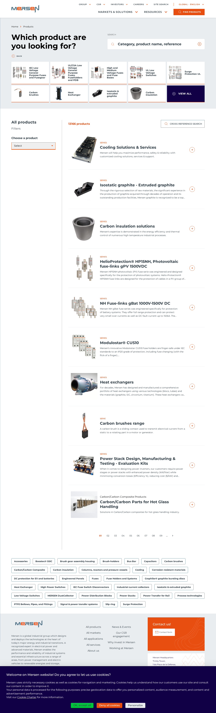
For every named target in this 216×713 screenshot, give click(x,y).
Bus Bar (131, 561)
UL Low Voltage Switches (151, 73)
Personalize (135, 705)
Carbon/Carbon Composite (29, 569)
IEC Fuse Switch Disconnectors (91, 587)
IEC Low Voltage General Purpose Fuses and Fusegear (37, 73)
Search (112, 34)
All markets (93, 632)
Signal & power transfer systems (79, 604)
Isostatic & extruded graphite (113, 94)
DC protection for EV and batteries (34, 578)
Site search (161, 4)
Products (28, 26)
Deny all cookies (109, 705)
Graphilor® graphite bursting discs (165, 578)
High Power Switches (53, 587)
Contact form (165, 632)
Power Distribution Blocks (97, 595)
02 (108, 536)
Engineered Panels (73, 578)
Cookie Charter (26, 697)
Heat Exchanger (74, 93)
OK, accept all (82, 705)
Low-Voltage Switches (27, 595)
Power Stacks (127, 595)
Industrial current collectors (133, 587)
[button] (186, 94)
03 (116, 536)
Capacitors (150, 561)
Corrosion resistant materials (168, 569)
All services (93, 644)
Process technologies (189, 595)
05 (131, 536)
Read (195, 149)
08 (154, 536)
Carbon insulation (151, 93)
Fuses (95, 578)
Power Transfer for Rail (156, 595)
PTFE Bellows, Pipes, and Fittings (33, 604)
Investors (117, 4)
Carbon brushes (33, 93)
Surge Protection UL (193, 72)
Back (19, 56)
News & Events (121, 626)
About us (93, 650)
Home (14, 26)
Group (83, 4)
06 (139, 536)
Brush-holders (111, 561)
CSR (99, 4)
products (192, 12)
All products (93, 626)
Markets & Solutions (115, 11)
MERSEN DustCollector (61, 595)
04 (124, 536)
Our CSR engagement (121, 634)
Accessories (21, 561)
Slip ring (110, 604)
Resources (153, 11)
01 (101, 536)
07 (146, 536)
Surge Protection (133, 604)
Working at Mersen (121, 648)
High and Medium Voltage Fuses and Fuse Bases (115, 73)
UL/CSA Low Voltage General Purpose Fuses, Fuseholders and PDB (75, 72)
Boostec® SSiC (43, 561)
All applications (93, 638)
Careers (138, 4)
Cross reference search (186, 123)
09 (162, 536)
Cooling (139, 569)
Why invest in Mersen (121, 642)
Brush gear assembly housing (77, 561)
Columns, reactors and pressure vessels (104, 569)
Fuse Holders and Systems (121, 578)
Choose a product (24, 138)
